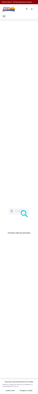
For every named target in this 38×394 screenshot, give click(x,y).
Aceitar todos (10, 391)
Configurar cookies (25, 391)
